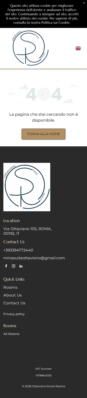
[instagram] (13, 267)
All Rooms (11, 334)
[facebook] (6, 267)
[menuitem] (43, 289)
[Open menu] (70, 48)
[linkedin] (20, 267)
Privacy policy (14, 314)
